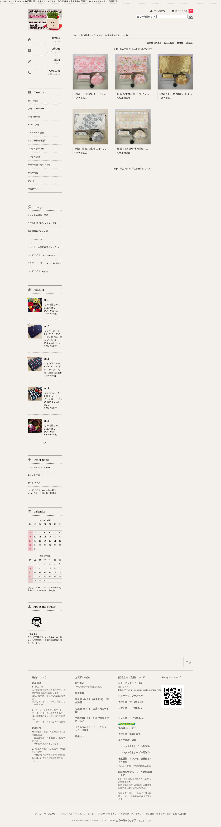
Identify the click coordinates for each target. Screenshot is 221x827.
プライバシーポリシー (85, 814)
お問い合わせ (66, 814)
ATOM (182, 814)
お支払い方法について (108, 814)
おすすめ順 (169, 42)
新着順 (189, 42)
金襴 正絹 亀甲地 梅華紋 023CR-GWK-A (140, 148)
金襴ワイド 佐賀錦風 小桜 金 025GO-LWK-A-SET (188, 93)
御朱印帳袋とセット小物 (116, 35)
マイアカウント (161, 10)
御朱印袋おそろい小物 (91, 35)
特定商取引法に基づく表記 (158, 814)
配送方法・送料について (132, 814)
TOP (75, 35)
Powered (112, 820)
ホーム (38, 814)
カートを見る (183, 10)
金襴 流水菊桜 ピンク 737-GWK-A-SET (103, 93)
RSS (175, 814)
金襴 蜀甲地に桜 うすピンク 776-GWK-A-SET (145, 93)
